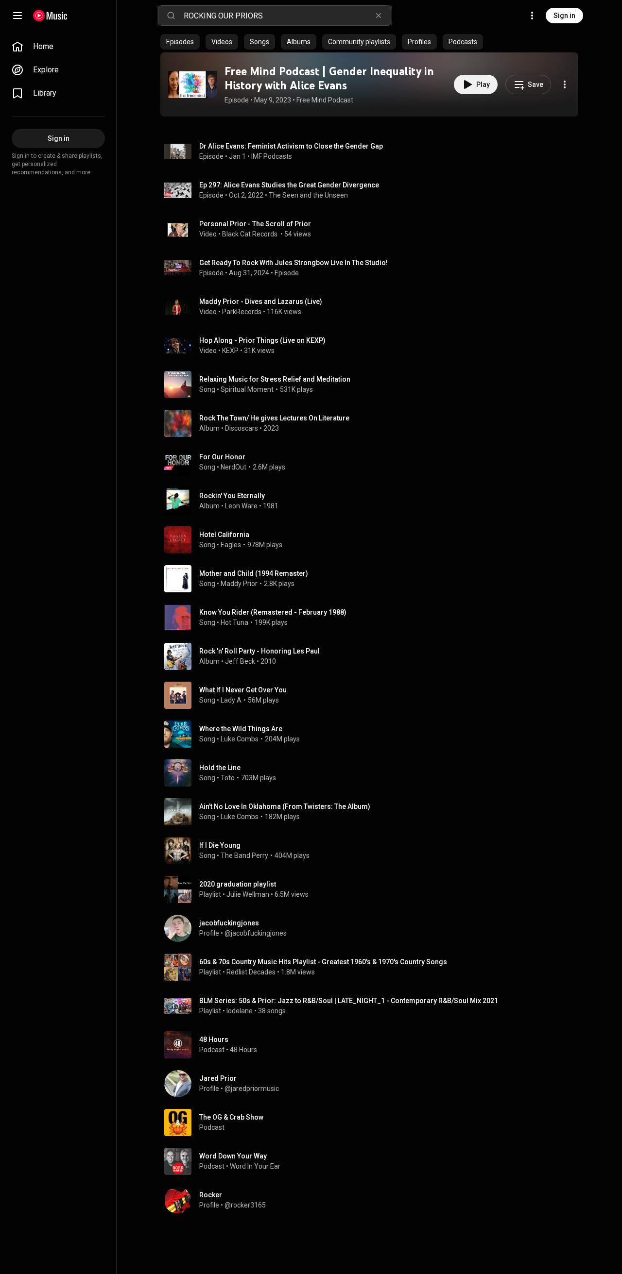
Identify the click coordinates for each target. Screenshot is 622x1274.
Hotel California (224, 534)
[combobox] (287, 15)
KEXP (230, 350)
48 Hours (243, 1050)
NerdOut (233, 467)
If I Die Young (220, 845)
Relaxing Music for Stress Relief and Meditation (274, 379)
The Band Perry (244, 855)
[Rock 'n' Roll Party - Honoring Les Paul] (373, 656)
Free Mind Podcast (324, 100)
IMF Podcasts (271, 156)
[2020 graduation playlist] (373, 889)
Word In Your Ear (255, 1166)
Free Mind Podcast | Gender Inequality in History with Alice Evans (329, 78)
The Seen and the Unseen (308, 195)
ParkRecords (241, 312)
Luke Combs (240, 739)
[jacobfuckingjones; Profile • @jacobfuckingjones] (373, 928)
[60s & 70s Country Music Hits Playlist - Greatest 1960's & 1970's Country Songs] (373, 967)
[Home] (50, 15)
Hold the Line (220, 767)
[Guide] (17, 15)
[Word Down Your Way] (373, 1161)
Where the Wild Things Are (240, 729)
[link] (58, 46)
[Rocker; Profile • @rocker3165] (373, 1200)
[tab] (180, 42)
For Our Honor (222, 457)
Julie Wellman (247, 894)
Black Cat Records (250, 234)
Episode (287, 273)
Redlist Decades (251, 972)
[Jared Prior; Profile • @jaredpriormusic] (373, 1083)
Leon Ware (241, 506)
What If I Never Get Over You (243, 690)
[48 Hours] (373, 1044)
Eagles (231, 545)
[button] (192, 84)
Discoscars (241, 428)
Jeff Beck (240, 661)
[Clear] (378, 15)
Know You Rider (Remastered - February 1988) (272, 612)
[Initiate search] (171, 15)
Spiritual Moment (247, 389)
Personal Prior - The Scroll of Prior (255, 224)
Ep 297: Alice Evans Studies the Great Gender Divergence (289, 185)
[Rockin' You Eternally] (373, 501)
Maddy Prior (239, 583)
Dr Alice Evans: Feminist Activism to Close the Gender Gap (291, 146)
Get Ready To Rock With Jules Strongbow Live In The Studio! (293, 263)
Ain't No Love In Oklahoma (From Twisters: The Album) (284, 806)
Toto (228, 778)
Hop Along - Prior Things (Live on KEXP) (262, 340)
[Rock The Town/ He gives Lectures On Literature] (373, 423)
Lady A (231, 700)
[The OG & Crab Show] (373, 1122)
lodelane (239, 1011)
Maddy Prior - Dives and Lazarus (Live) (260, 301)
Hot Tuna (234, 622)
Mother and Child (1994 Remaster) (253, 573)
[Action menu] (564, 84)
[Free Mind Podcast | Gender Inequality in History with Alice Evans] (192, 84)
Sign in (564, 15)
